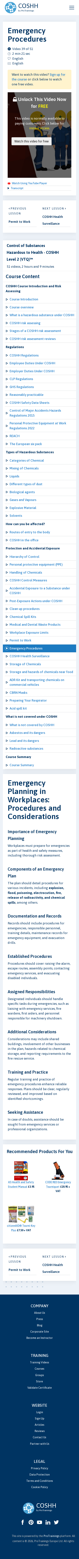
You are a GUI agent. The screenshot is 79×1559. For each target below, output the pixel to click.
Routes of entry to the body (30, 532)
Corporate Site (39, 1331)
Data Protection (39, 1474)
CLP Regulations (21, 379)
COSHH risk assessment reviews (33, 339)
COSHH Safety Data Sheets (29, 403)
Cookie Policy (39, 1487)
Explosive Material (23, 508)
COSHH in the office (24, 540)
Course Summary (22, 765)
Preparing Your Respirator (28, 700)
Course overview (22, 307)
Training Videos (39, 1362)
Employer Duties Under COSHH (32, 371)
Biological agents (22, 492)
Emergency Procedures (26, 648)
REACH (15, 436)
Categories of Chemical (27, 460)
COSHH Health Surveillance (30, 656)
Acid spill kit (18, 708)
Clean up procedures (25, 609)
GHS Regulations (22, 387)
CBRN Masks (18, 693)
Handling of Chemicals (26, 572)
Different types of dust (26, 484)
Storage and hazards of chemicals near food (41, 672)
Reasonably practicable (27, 395)
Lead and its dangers (24, 741)
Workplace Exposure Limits (29, 632)
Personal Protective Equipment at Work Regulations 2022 (38, 425)
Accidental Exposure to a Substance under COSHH (40, 590)
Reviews (40, 1431)
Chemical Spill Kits (23, 617)
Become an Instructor (39, 1337)
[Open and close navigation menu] (71, 7)
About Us (39, 1312)
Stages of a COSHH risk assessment (35, 331)
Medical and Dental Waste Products (35, 624)
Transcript (17, 188)
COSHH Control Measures (28, 580)
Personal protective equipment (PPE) (36, 564)
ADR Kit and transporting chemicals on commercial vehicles (37, 682)
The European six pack (26, 444)
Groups (39, 1375)
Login (39, 1412)
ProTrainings (51, 1536)
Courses (39, 1368)
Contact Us (39, 1437)
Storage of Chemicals (25, 664)
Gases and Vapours (23, 500)
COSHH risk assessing (25, 323)
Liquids (14, 476)
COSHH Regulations (24, 355)
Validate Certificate (39, 1387)
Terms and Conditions (39, 1480)
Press (39, 1319)
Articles (39, 1424)
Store (39, 1381)
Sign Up (39, 1418)
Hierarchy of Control (24, 557)
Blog (39, 1325)
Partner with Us (39, 1443)
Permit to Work (20, 640)
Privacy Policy (39, 1468)
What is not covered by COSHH (32, 725)
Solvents (16, 516)
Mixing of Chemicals (24, 468)
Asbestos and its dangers (27, 733)
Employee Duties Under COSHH (32, 363)
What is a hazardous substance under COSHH (42, 315)
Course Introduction (24, 299)
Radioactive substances (26, 748)
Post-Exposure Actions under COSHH (36, 601)
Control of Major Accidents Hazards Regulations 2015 (35, 413)
